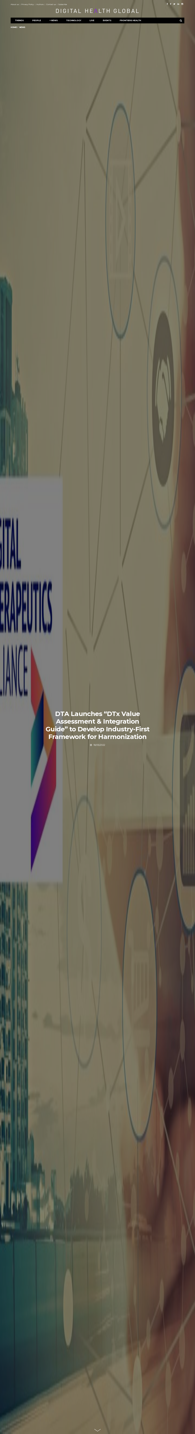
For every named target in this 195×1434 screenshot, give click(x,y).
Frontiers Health (130, 20)
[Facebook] (167, 4)
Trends (19, 20)
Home (14, 27)
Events (107, 20)
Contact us (51, 4)
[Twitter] (174, 4)
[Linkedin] (178, 4)
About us (15, 4)
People (36, 20)
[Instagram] (182, 4)
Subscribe (62, 4)
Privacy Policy (27, 4)
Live (92, 20)
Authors (40, 4)
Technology (73, 20)
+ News (54, 20)
